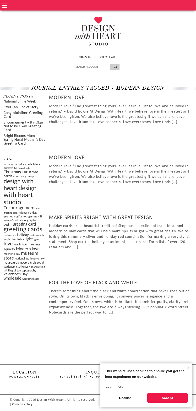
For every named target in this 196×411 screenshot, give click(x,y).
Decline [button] (125, 398)
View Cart (108, 57)
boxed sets (24, 168)
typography (29, 270)
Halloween (10, 235)
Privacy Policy (22, 404)
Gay (34, 213)
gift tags (32, 217)
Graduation (18, 220)
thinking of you (12, 270)
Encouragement (19, 208)
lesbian (21, 239)
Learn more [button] (114, 386)
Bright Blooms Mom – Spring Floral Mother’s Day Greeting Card (24, 140)
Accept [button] (167, 398)
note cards (28, 263)
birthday (8, 164)
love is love (20, 244)
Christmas (12, 172)
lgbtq (36, 239)
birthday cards (23, 164)
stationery (23, 266)
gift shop (21, 216)
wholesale (12, 278)
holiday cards (37, 235)
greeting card (24, 224)
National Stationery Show (30, 258)
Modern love (27, 249)
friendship (25, 212)
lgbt (29, 239)
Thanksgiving (38, 267)
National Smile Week (20, 101)
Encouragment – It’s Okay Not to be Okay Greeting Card (24, 126)
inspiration (10, 239)
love (8, 244)
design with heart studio (20, 195)
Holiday (23, 235)
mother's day (12, 253)
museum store (21, 256)
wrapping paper (30, 279)
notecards (11, 263)
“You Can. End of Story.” (22, 107)
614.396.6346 (71, 376)
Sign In (85, 57)
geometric (10, 216)
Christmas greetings (23, 176)
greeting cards (23, 229)
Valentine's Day (15, 274)
